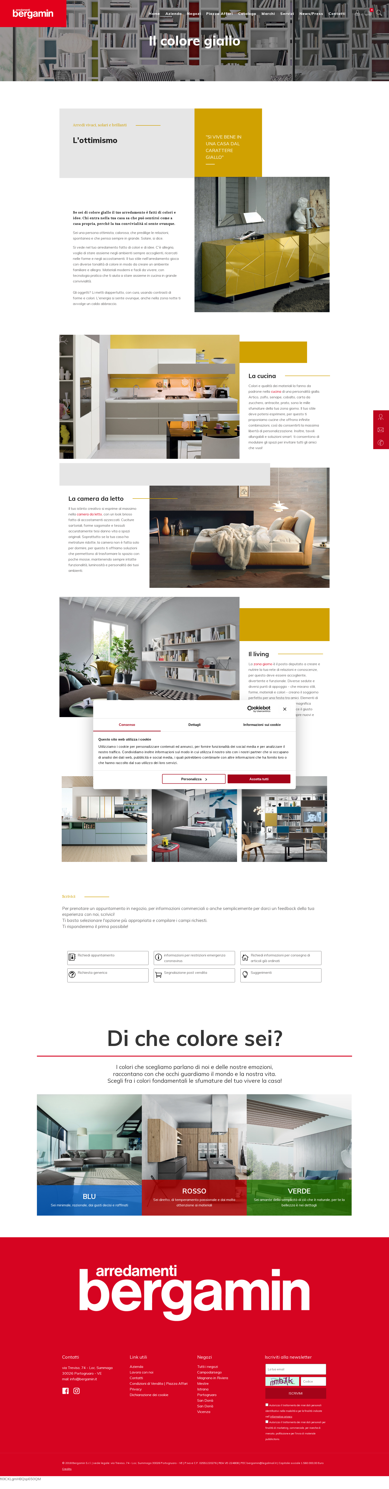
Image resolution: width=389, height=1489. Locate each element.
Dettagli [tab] (194, 724)
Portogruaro (207, 1394)
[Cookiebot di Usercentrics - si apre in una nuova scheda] (250, 709)
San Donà (205, 1400)
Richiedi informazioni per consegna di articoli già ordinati (280, 958)
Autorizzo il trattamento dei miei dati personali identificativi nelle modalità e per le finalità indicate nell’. (293, 1411)
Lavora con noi (141, 1372)
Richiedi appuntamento (96, 955)
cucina (276, 391)
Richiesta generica (92, 972)
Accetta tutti (259, 779)
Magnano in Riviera (212, 1378)
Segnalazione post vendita (185, 972)
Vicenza (203, 1411)
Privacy (136, 1389)
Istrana (202, 1389)
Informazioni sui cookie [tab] (261, 724)
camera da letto (89, 514)
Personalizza (191, 779)
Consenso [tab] (127, 724)
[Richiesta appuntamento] (381, 416)
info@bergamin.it (83, 1379)
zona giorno (262, 664)
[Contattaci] (381, 429)
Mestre (203, 1383)
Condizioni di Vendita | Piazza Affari (159, 1383)
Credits (67, 1469)
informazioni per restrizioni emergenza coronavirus (194, 958)
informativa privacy (281, 1416)
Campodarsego (209, 1372)
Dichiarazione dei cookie (149, 1394)
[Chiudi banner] (285, 709)
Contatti (136, 1378)
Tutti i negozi (207, 1366)
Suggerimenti (261, 972)
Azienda (136, 1366)
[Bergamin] (33, 13)
